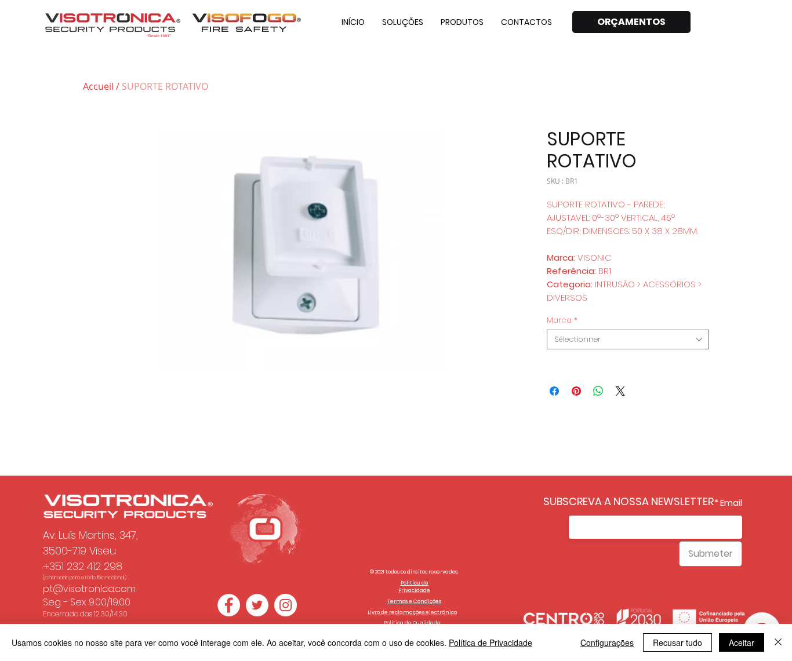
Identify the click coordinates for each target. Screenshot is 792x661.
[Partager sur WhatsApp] (598, 391)
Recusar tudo (677, 642)
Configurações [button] (607, 642)
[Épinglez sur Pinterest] (576, 391)
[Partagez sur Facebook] (554, 391)
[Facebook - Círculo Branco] (228, 605)
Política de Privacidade (490, 642)
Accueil (98, 86)
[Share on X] (620, 391)
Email (731, 503)
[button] (402, 22)
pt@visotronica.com (89, 589)
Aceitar (741, 642)
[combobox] (628, 339)
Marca (562, 320)
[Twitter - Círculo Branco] (257, 605)
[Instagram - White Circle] (285, 605)
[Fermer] (778, 642)
